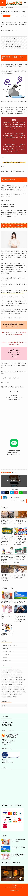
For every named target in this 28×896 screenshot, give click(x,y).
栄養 (22, 689)
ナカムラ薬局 (18, 677)
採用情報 (5, 658)
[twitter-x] (14, 885)
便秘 (15, 472)
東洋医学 (16, 689)
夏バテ (10, 689)
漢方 (13, 691)
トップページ (7, 887)
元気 (9, 687)
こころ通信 (5, 648)
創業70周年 (16, 687)
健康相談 (4, 687)
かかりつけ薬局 (10, 670)
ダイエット (5, 677)
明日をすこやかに (6, 16)
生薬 (10, 694)
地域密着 (4, 689)
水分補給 (8, 691)
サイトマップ (20, 887)
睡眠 (20, 694)
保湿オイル (4, 684)
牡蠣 (24, 691)
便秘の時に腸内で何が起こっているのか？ (15, 42)
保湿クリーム (12, 684)
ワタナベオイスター (20, 679)
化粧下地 (23, 687)
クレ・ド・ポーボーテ (7, 674)
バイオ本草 (4, 679)
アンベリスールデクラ (7, 672)
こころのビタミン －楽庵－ (10, 645)
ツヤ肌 (11, 677)
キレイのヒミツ (6, 655)
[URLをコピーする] (25, 492)
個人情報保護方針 (14, 887)
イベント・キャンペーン (8, 651)
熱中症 (19, 691)
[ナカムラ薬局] (13, 3)
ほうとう (18, 670)
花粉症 (4, 696)
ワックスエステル (6, 682)
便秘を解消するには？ (10, 44)
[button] (3, 492)
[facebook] (12, 885)
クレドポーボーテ (18, 672)
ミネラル (11, 679)
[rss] (16, 885)
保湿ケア (19, 684)
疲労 (15, 694)
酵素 (14, 696)
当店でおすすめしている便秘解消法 (13, 46)
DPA (3, 670)
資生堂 (9, 696)
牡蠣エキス (4, 694)
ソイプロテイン (17, 674)
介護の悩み (14, 682)
